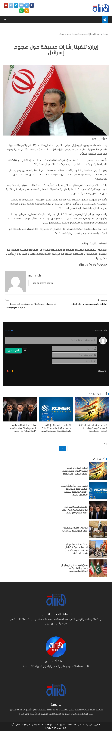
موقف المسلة (74, 724)
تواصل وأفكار (60, 728)
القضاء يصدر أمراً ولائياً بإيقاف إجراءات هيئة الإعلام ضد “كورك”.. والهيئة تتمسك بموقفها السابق (56, 428)
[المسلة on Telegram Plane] (16, 5)
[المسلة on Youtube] (6, 5)
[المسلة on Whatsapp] (21, 10)
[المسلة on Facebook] (32, 5)
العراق (97, 724)
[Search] (5, 19)
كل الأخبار (49, 728)
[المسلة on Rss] (26, 10)
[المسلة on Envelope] (21, 5)
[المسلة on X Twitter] (26, 5)
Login (8, 331)
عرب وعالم (87, 724)
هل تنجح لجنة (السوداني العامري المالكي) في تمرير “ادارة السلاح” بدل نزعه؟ (23, 428)
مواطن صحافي (23, 724)
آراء (12, 724)
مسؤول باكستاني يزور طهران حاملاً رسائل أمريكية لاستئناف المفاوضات (74, 568)
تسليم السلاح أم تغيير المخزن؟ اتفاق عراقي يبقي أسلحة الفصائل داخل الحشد (93, 428)
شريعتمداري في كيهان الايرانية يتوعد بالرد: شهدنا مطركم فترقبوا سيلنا (30, 304)
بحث (105, 443)
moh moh (34, 275)
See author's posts (43, 283)
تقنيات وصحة (51, 724)
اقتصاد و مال (37, 724)
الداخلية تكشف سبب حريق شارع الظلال (89, 302)
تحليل (62, 724)
